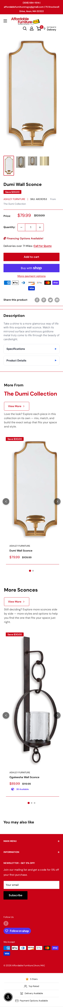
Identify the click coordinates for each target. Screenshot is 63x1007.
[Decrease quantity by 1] (21, 227)
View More (14, 406)
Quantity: (9, 227)
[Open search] (25, 28)
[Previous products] (6, 501)
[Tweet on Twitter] (50, 299)
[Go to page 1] (30, 571)
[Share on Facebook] (37, 299)
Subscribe (15, 895)
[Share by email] (57, 299)
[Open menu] (5, 21)
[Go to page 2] (33, 571)
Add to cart (31, 257)
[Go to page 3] (34, 803)
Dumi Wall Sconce (20, 550)
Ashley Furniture (14, 199)
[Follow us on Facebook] (6, 923)
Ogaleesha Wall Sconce (24, 777)
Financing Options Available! (24, 238)
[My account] (31, 28)
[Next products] (57, 501)
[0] (39, 28)
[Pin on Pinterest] (43, 299)
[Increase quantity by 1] (40, 227)
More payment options (32, 276)
